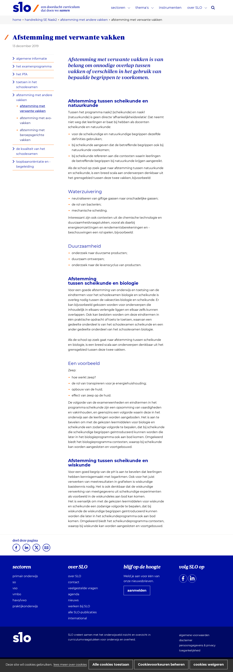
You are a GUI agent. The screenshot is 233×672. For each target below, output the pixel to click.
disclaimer (185, 640)
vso (15, 588)
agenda (73, 594)
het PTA (21, 74)
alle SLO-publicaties (82, 612)
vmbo (17, 594)
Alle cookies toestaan (110, 665)
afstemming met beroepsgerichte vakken (32, 135)
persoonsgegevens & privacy (197, 645)
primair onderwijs (25, 576)
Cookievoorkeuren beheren (161, 665)
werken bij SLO (79, 606)
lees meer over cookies (70, 664)
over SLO (194, 8)
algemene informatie (31, 58)
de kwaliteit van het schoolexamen (30, 151)
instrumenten (170, 8)
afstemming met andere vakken (34, 97)
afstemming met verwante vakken (33, 108)
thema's (142, 8)
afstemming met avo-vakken (36, 120)
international (77, 618)
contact (73, 582)
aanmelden (138, 591)
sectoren (118, 8)
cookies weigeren (208, 665)
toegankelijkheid (189, 650)
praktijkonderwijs (25, 606)
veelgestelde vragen (83, 588)
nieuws (73, 600)
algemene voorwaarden (194, 635)
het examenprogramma (34, 66)
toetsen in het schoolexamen (27, 84)
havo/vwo (20, 600)
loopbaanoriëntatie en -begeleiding (33, 164)
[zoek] (213, 7)
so (14, 582)
